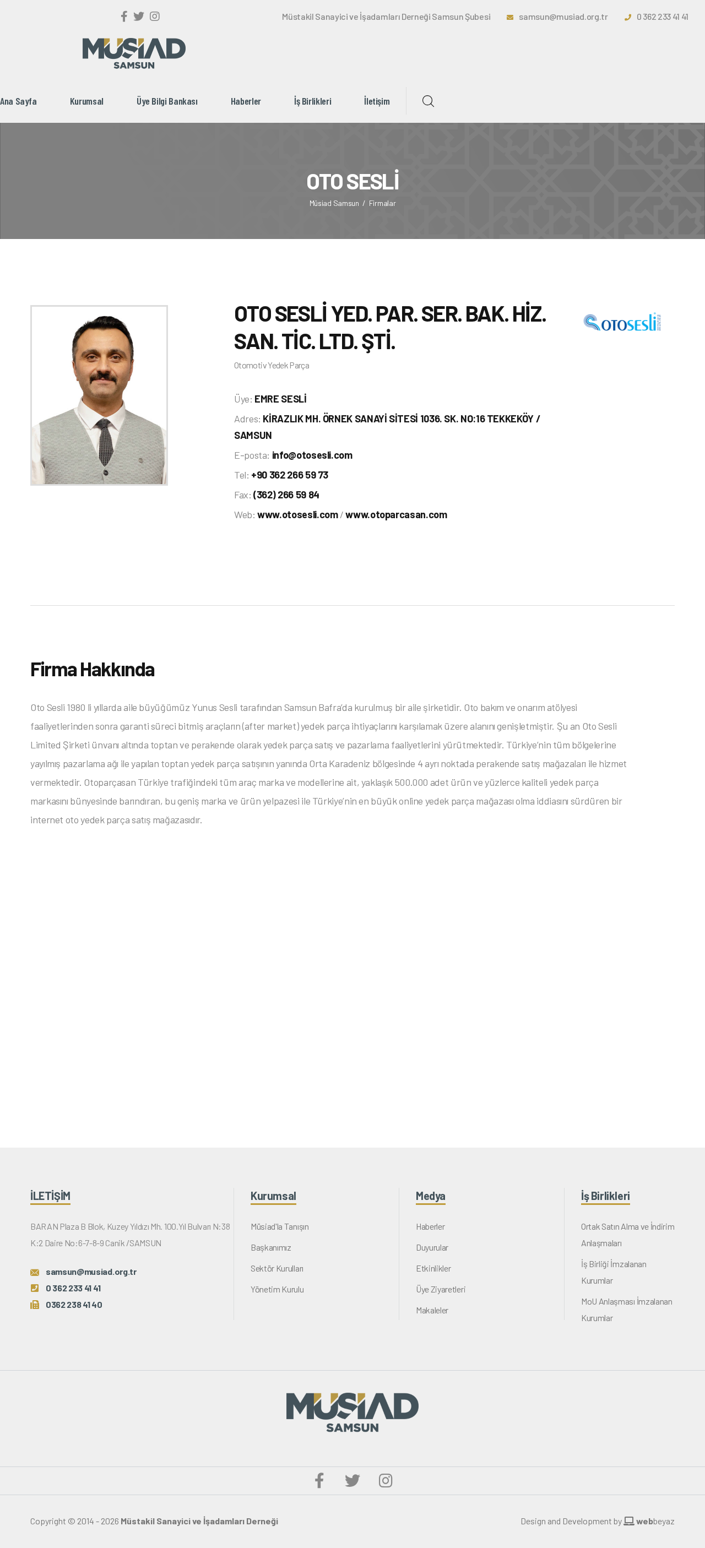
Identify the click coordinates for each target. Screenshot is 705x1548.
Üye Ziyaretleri (440, 1289)
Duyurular (432, 1247)
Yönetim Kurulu (277, 1289)
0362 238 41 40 (74, 1304)
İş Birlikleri (312, 101)
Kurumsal (87, 101)
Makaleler (432, 1310)
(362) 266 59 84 (286, 494)
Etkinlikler (433, 1268)
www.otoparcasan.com (396, 514)
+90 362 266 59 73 (289, 475)
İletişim (376, 101)
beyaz (655, 1521)
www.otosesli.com (297, 514)
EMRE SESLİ (280, 399)
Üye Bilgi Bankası (167, 101)
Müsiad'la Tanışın (280, 1226)
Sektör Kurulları (277, 1268)
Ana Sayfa (18, 101)
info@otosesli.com (312, 455)
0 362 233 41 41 (662, 16)
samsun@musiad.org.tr (563, 16)
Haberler (246, 101)
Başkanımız (271, 1247)
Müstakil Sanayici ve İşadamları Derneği (199, 1521)
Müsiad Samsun (334, 203)
